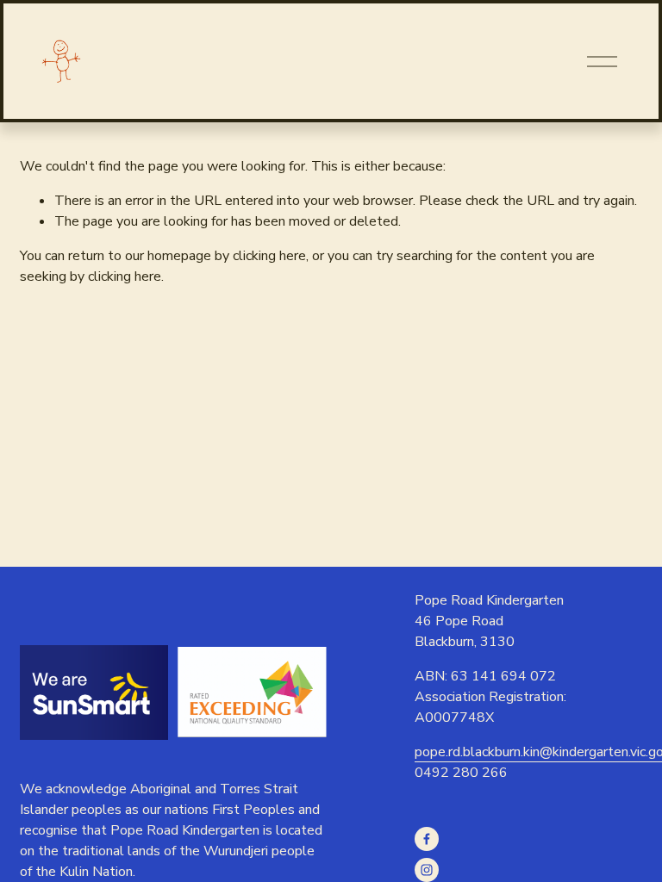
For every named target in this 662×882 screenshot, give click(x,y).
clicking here (269, 255)
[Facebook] (427, 839)
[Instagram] (427, 870)
